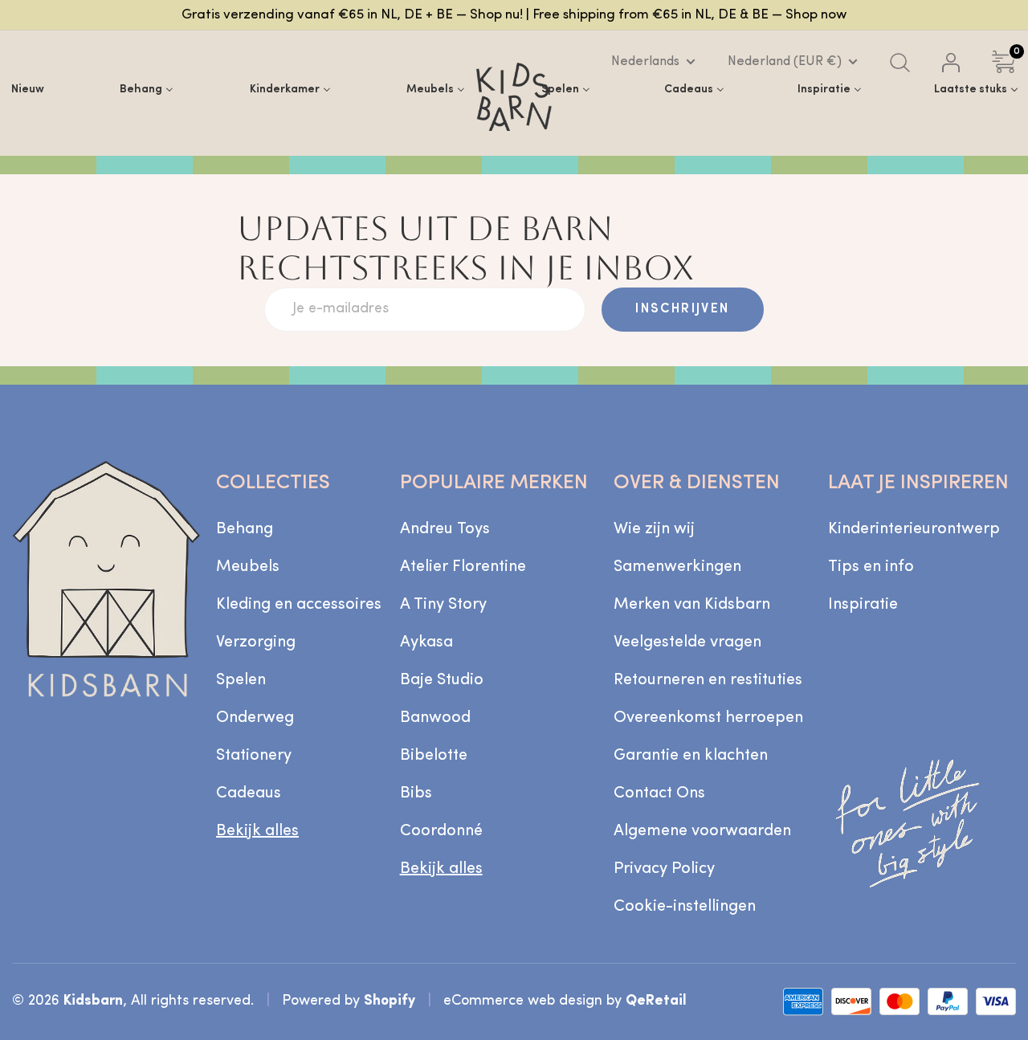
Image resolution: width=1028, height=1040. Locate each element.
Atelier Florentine (463, 567)
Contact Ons (659, 793)
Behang (244, 529)
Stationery (254, 756)
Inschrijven (682, 309)
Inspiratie (863, 605)
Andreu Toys (445, 529)
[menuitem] (28, 89)
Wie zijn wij (654, 529)
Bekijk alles (257, 831)
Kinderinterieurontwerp (914, 529)
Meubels (247, 567)
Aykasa (426, 642)
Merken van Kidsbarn (692, 605)
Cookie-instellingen (685, 907)
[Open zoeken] (900, 62)
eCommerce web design (522, 1001)
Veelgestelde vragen (687, 642)
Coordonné (441, 831)
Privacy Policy (664, 869)
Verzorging (256, 642)
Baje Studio (441, 680)
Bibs (416, 793)
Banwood (435, 718)
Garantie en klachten (691, 756)
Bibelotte (433, 756)
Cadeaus (248, 793)
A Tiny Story (443, 605)
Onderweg (255, 718)
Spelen (241, 680)
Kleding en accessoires (298, 605)
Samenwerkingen (677, 567)
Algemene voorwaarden (702, 831)
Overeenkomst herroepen (708, 718)
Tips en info (871, 567)
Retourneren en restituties (708, 680)
